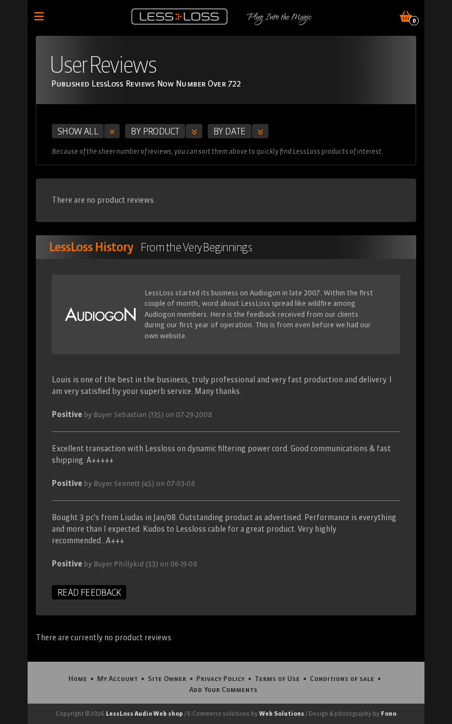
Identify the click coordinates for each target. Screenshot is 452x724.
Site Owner (167, 678)
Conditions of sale (342, 678)
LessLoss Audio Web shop (144, 713)
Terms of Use (277, 678)
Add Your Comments (223, 689)
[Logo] (179, 16)
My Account (117, 678)
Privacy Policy (220, 678)
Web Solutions (281, 713)
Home (77, 678)
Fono (388, 713)
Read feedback (89, 592)
